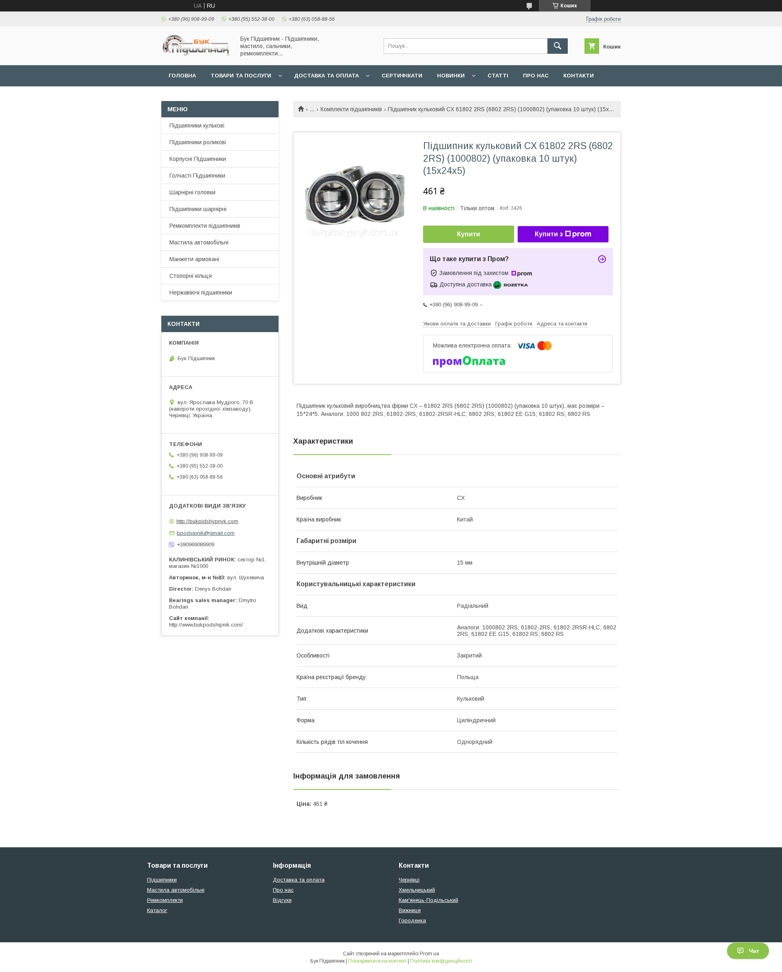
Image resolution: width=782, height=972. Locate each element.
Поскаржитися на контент (377, 961)
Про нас (536, 76)
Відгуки (282, 900)
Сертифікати (402, 76)
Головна (182, 76)
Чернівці (409, 880)
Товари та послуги (241, 76)
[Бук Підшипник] (196, 54)
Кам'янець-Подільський (428, 900)
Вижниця (410, 910)
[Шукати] (557, 46)
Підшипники (162, 880)
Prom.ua (429, 954)
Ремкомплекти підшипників (204, 225)
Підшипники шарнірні (197, 209)
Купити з (549, 234)
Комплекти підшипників (351, 109)
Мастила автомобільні (198, 242)
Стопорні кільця (190, 276)
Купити (468, 234)
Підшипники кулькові (196, 125)
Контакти (578, 76)
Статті (498, 76)
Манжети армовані (194, 259)
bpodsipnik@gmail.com (206, 533)
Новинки (451, 76)
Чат (754, 951)
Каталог (157, 910)
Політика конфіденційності (441, 961)
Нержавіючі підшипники (200, 292)
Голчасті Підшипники (197, 175)
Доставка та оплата (326, 76)
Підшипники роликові (197, 142)
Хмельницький (417, 890)
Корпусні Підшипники (197, 159)
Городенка (412, 920)
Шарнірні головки (192, 192)
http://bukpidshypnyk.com (207, 521)
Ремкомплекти (165, 900)
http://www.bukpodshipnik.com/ (206, 625)
